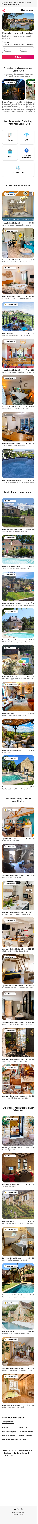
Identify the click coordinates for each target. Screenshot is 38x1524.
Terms (21, 1514)
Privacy (15, 1514)
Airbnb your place (26, 10)
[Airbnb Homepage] (3, 10)
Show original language (11, 4)
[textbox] (10, 51)
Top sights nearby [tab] (8, 1422)
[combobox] (18, 44)
